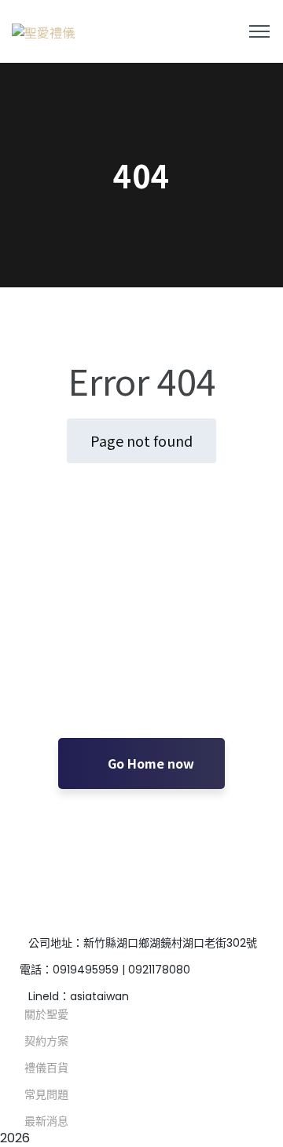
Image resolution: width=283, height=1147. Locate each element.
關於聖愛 (46, 1014)
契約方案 (46, 1041)
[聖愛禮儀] (43, 32)
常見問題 (46, 1094)
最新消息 (46, 1121)
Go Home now (149, 763)
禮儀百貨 (46, 1068)
